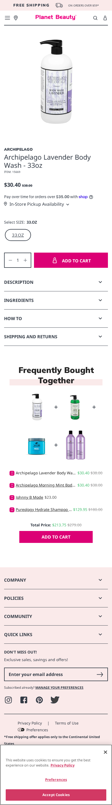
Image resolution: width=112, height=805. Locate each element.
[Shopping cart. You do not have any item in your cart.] (105, 18)
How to (13, 318)
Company (15, 580)
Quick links (18, 634)
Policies (14, 598)
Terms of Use (67, 723)
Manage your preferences (59, 687)
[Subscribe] (100, 674)
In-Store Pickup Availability (37, 204)
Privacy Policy (30, 723)
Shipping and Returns (30, 337)
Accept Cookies (56, 794)
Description (18, 282)
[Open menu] (7, 18)
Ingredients (19, 300)
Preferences (37, 729)
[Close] (105, 752)
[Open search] (95, 17)
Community (18, 616)
